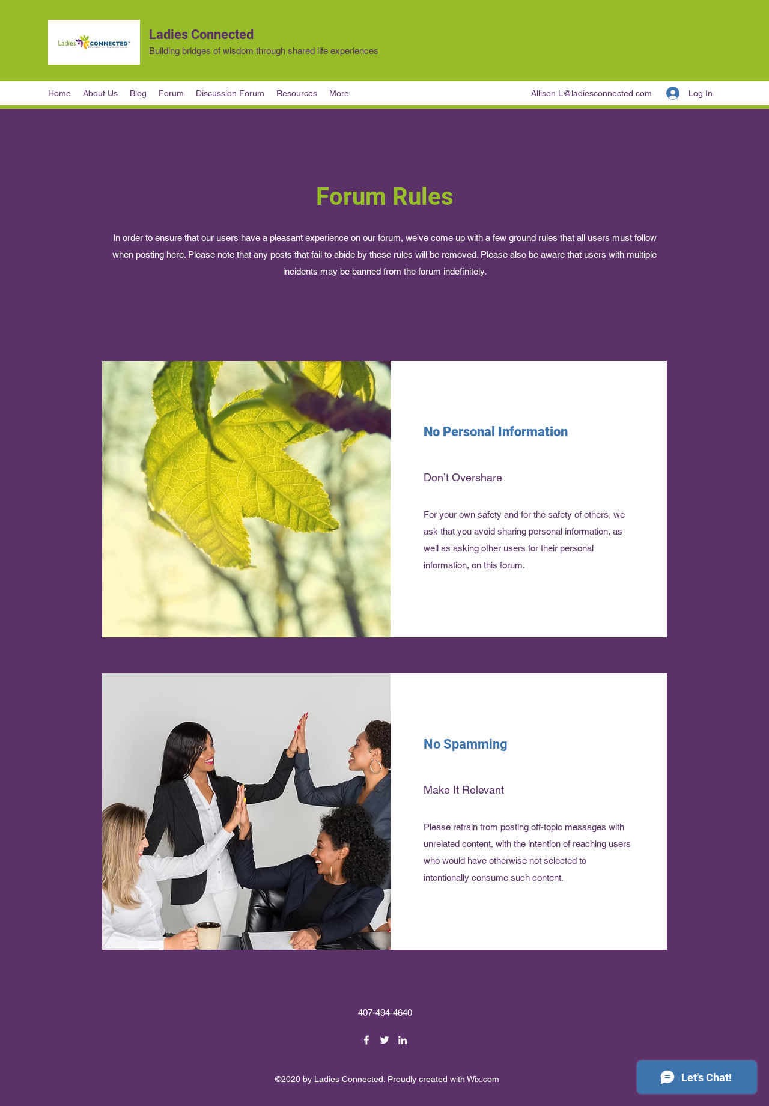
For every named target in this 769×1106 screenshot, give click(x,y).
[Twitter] (384, 1040)
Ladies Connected (201, 34)
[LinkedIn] (403, 1040)
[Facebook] (366, 1040)
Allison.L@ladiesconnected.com (591, 93)
